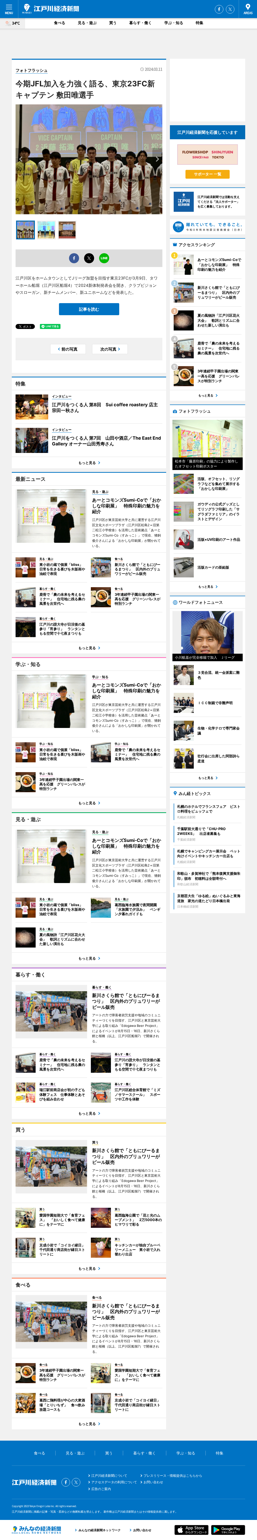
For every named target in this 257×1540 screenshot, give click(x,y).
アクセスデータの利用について (114, 1482)
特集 (199, 22)
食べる (59, 22)
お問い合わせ (153, 1482)
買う (113, 22)
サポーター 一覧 (207, 174)
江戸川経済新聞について (109, 1476)
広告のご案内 (101, 1489)
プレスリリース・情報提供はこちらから (173, 1476)
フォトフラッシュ (32, 70)
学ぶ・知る (173, 22)
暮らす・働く (140, 22)
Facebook (219, 9)
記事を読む (89, 309)
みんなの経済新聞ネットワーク (36, 1530)
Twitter (230, 9)
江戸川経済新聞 (50, 9)
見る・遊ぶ (87, 22)
